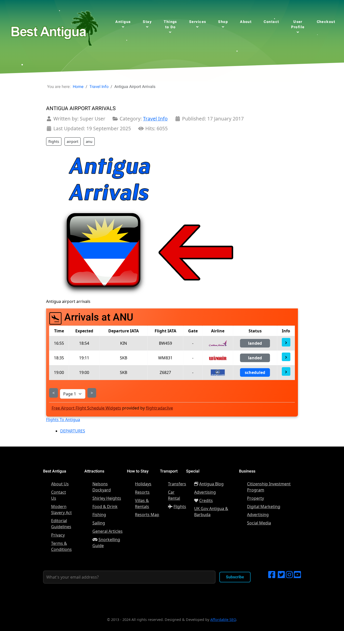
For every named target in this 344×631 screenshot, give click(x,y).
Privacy (58, 535)
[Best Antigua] (53, 26)
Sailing (98, 523)
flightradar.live (159, 408)
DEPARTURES (72, 431)
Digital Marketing (263, 506)
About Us (60, 484)
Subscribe (235, 577)
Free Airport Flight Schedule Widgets (86, 408)
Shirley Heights (106, 498)
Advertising (205, 492)
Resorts (142, 492)
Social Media (259, 523)
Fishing (99, 514)
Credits (206, 500)
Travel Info (155, 118)
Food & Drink (105, 506)
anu (89, 141)
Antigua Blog (211, 484)
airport (72, 141)
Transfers (177, 484)
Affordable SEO (223, 619)
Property (255, 498)
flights (53, 141)
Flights (180, 506)
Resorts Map (147, 514)
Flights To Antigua (63, 419)
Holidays (143, 484)
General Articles (107, 531)
